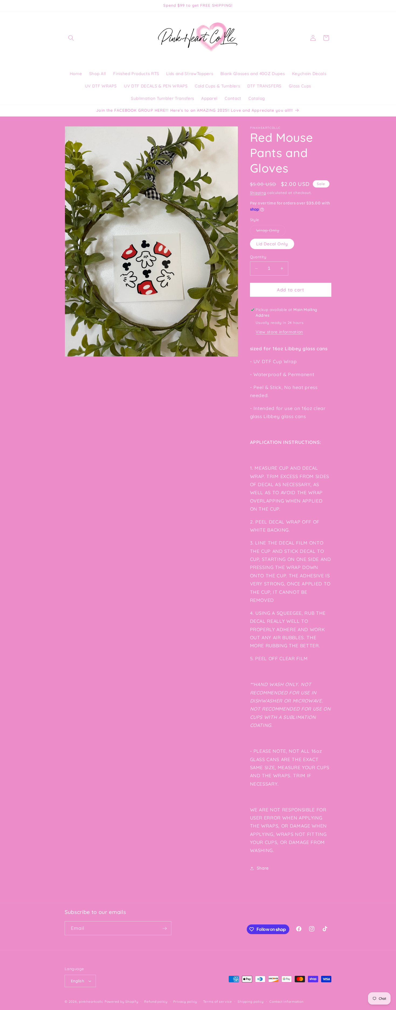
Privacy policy (185, 1002)
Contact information (286, 1002)
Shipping (258, 192)
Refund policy (156, 1002)
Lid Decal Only (272, 243)
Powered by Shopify (121, 1002)
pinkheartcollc (91, 1002)
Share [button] (263, 868)
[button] (71, 37)
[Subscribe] (164, 928)
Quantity (258, 257)
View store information (279, 331)
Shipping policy (251, 1002)
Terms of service (217, 1002)
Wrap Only (271, 232)
